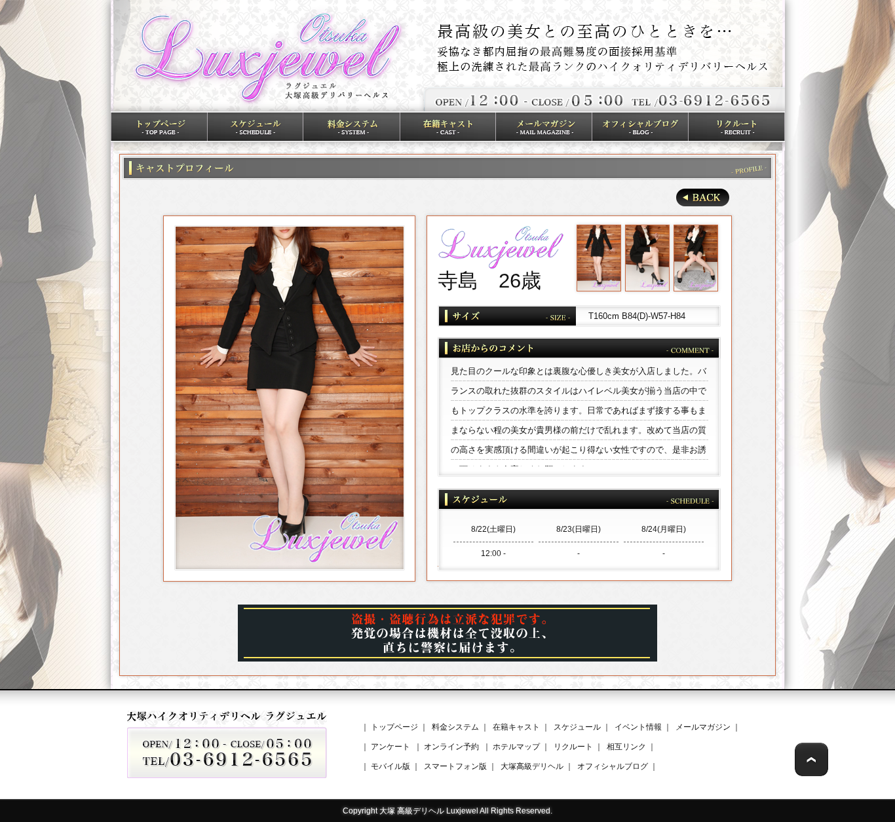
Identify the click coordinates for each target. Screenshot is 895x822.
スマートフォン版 (455, 766)
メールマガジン (703, 727)
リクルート (573, 746)
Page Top (811, 759)
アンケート (390, 746)
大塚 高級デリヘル (411, 810)
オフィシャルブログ (612, 766)
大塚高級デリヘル (532, 766)
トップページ (394, 727)
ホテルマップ (516, 746)
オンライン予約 (451, 746)
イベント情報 (638, 727)
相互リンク (626, 746)
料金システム (455, 727)
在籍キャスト (516, 727)
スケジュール (577, 727)
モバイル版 (390, 766)
